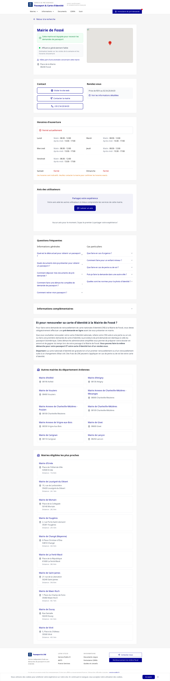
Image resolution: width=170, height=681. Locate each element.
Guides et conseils (91, 663)
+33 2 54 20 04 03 (61, 106)
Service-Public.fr (64, 657)
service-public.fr (114, 672)
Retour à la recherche (45, 19)
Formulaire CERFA (90, 660)
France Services (64, 663)
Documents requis (91, 657)
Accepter (148, 677)
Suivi (81, 11)
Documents (62, 11)
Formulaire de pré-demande (129, 11)
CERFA (72, 11)
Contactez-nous (127, 655)
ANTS (60, 660)
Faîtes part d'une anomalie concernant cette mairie (59, 60)
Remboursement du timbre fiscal (125, 660)
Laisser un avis (86, 208)
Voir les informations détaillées (105, 95)
